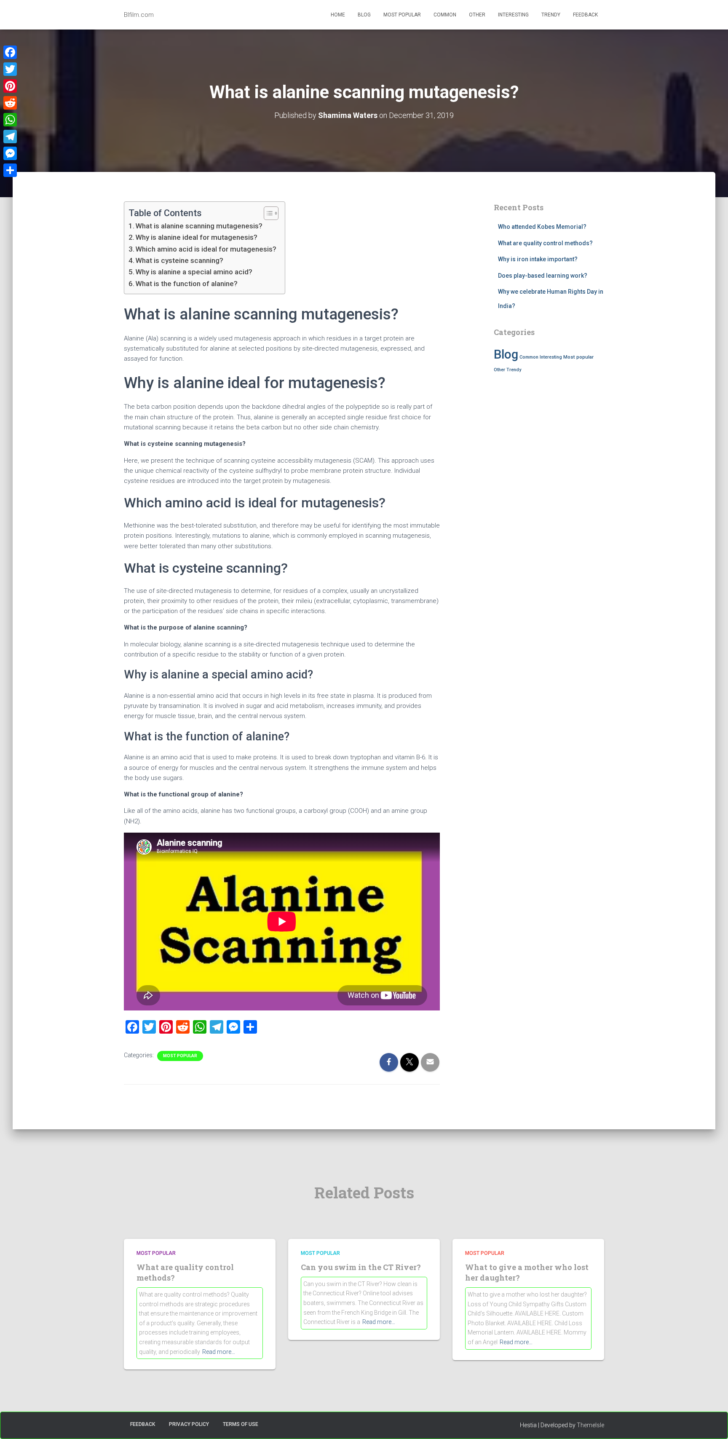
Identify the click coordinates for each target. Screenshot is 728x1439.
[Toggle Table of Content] (266, 213)
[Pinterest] (10, 86)
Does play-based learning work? (542, 275)
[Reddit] (10, 102)
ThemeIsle (590, 1425)
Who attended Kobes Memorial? (542, 226)
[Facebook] (10, 52)
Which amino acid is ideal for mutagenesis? (206, 249)
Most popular (402, 15)
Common (445, 15)
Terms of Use (240, 1424)
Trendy (550, 15)
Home (338, 15)
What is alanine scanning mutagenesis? (199, 226)
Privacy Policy (189, 1424)
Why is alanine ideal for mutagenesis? (196, 237)
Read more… (218, 1351)
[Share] (10, 170)
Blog (364, 15)
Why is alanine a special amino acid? (194, 272)
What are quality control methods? (545, 243)
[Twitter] (10, 69)
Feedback (585, 15)
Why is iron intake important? (538, 259)
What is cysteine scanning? (179, 260)
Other (477, 15)
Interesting (513, 15)
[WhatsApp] (10, 119)
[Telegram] (10, 136)
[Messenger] (10, 153)
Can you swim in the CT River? (361, 1267)
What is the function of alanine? (187, 283)
